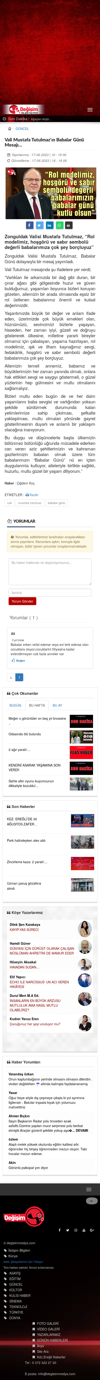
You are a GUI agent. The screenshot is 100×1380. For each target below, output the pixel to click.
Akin (12, 1162)
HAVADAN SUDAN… (25, 967)
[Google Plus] (92, 1231)
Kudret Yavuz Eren (24, 1018)
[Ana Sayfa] (23, 1216)
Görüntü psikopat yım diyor (28, 1167)
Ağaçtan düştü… (41, 119)
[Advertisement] (50, 52)
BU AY (57, 705)
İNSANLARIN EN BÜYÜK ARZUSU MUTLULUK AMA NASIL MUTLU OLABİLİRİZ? (35, 1005)
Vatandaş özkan (21, 1074)
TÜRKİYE (16, 1312)
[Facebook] (29, 225)
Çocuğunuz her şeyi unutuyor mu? (35, 1024)
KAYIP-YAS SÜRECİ (24, 929)
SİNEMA (15, 1301)
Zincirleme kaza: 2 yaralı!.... (27, 861)
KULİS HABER (19, 1295)
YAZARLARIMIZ (48, 1334)
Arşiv (40, 1345)
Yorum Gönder (22, 601)
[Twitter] (39, 225)
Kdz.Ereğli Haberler (51, 1357)
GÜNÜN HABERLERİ (52, 1340)
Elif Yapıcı (17, 977)
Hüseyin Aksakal (23, 962)
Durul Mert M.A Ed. (24, 995)
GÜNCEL (22, 128)
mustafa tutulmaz (30, 503)
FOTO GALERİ (48, 1323)
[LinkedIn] (49, 225)
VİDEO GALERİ (48, 1329)
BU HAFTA (37, 705)
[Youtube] (84, 1231)
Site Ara (43, 1351)
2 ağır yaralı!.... (19, 749)
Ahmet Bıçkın (19, 1116)
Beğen (20, 660)
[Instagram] (76, 1231)
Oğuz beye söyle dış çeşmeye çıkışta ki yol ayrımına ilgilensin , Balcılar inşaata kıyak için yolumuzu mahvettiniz (46, 1102)
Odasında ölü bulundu (25, 734)
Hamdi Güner (20, 943)
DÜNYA (14, 1317)
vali (9, 503)
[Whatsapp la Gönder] (59, 225)
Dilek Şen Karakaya (25, 924)
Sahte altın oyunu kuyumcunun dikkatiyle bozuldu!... (31, 783)
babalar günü (56, 503)
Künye (13, 1256)
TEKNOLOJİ (18, 1306)
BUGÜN (15, 705)
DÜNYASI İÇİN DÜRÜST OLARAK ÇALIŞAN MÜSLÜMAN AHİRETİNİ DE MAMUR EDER (42, 950)
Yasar (13, 1092)
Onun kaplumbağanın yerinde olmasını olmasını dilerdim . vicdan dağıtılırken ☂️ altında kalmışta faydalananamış (51, 1081)
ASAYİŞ (14, 1273)
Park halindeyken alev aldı (26, 840)
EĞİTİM (15, 1278)
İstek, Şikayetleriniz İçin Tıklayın (23, 1262)
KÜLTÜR (15, 1290)
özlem (13, 1139)
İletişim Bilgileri (19, 1250)
